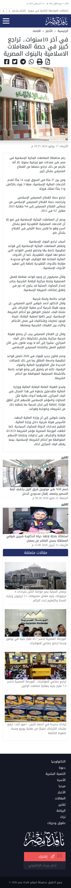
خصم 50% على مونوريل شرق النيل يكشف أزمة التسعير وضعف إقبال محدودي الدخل (39, 491)
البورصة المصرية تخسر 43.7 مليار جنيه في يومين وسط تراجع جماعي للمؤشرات (36, 641)
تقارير (62, 804)
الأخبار (49, 31)
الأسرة (61, 780)
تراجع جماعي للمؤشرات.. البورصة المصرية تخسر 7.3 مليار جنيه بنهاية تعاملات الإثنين (36, 683)
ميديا (62, 786)
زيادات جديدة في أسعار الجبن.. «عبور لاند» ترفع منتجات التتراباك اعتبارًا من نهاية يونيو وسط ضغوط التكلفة (36, 728)
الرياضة (61, 810)
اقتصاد (36, 31)
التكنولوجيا (58, 761)
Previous (3, 10)
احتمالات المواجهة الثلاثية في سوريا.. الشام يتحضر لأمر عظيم (37, 10)
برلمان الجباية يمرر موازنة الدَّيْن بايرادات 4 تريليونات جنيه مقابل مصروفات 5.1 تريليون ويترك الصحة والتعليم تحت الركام (36, 596)
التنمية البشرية (56, 773)
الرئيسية (63, 31)
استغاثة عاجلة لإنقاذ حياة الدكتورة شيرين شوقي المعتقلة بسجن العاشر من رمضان (37, 538)
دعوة (62, 767)
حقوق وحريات (56, 823)
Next (9, 10)
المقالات (60, 798)
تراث (63, 817)
